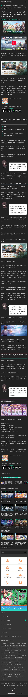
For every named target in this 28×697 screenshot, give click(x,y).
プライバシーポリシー (21, 685)
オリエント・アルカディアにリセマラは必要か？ (12, 133)
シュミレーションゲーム (8, 657)
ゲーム (19, 652)
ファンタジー (17, 662)
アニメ (23, 650)
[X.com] (14, 690)
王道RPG (5, 679)
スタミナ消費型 (6, 660)
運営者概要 (12, 685)
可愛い (22, 669)
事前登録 (20, 667)
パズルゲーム (23, 660)
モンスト (20, 664)
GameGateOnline (6, 2)
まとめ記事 (6, 648)
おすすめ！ (14, 645)
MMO (4, 643)
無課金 (22, 676)
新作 (4, 676)
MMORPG (11, 643)
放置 (11, 674)
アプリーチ (9, 108)
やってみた (15, 648)
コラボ (5, 655)
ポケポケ (13, 664)
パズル (15, 660)
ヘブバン (5, 664)
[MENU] (26, 2)
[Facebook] (12, 690)
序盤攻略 (5, 672)
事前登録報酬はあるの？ (8, 135)
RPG (18, 643)
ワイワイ (12, 667)
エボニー (5, 652)
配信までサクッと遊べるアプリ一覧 (18, 683)
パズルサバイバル (7, 662)
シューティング (20, 657)
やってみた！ (6, 650)
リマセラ (5, 667)
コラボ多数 (12, 655)
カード (12, 652)
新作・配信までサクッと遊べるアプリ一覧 (9, 19)
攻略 (23, 672)
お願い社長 (23, 645)
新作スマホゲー (13, 676)
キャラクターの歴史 (6, 628)
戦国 (11, 672)
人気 (15, 669)
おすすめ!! (6, 645)
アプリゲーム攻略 (5, 620)
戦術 (17, 672)
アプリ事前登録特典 (6, 624)
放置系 (18, 674)
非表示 (8, 126)
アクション (15, 650)
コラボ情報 (4, 632)
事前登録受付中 (7, 669)
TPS (24, 643)
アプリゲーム (4, 616)
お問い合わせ (14, 688)
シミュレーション (22, 655)
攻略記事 (5, 674)
